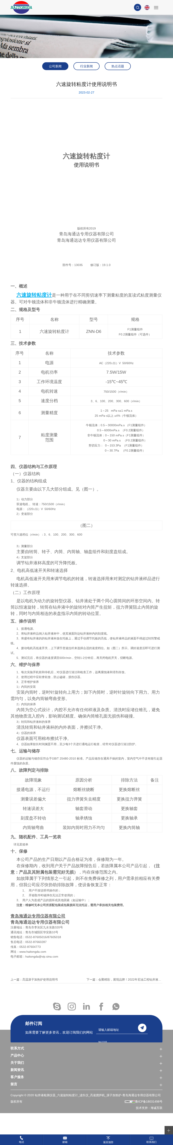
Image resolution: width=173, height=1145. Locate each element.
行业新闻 (86, 66)
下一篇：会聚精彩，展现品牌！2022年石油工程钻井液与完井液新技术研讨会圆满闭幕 (124, 979)
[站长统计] (130, 1101)
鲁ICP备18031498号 (148, 1101)
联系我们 (151, 1142)
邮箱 (65, 1142)
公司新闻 (55, 66)
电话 (21, 1142)
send (142, 1027)
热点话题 (117, 66)
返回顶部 (108, 1142)
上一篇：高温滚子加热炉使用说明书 (34, 979)
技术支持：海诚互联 (149, 1108)
